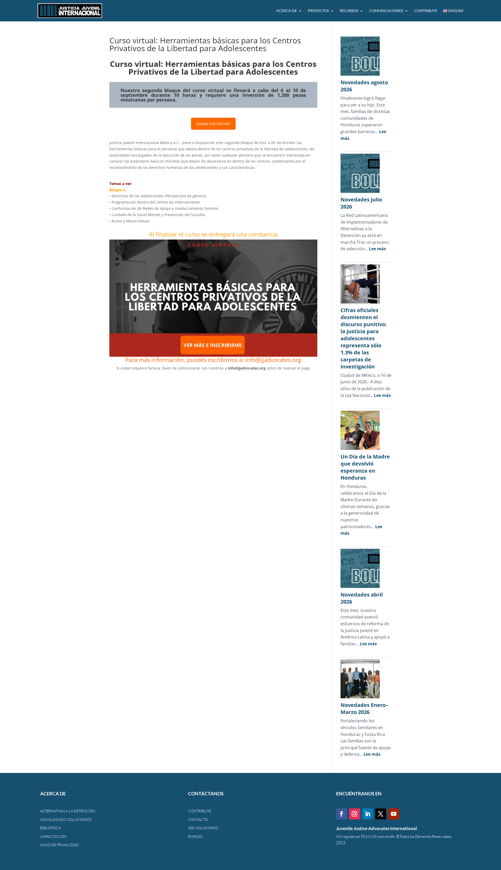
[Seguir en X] (380, 813)
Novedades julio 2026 (361, 203)
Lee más (377, 249)
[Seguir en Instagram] (354, 813)
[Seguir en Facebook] (341, 813)
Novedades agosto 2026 (364, 86)
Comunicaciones (386, 10)
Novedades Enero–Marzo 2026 (364, 708)
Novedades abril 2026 (362, 598)
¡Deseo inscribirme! (213, 123)
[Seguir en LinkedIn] (367, 813)
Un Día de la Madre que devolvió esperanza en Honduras (365, 467)
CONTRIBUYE (425, 10)
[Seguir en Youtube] (393, 813)
